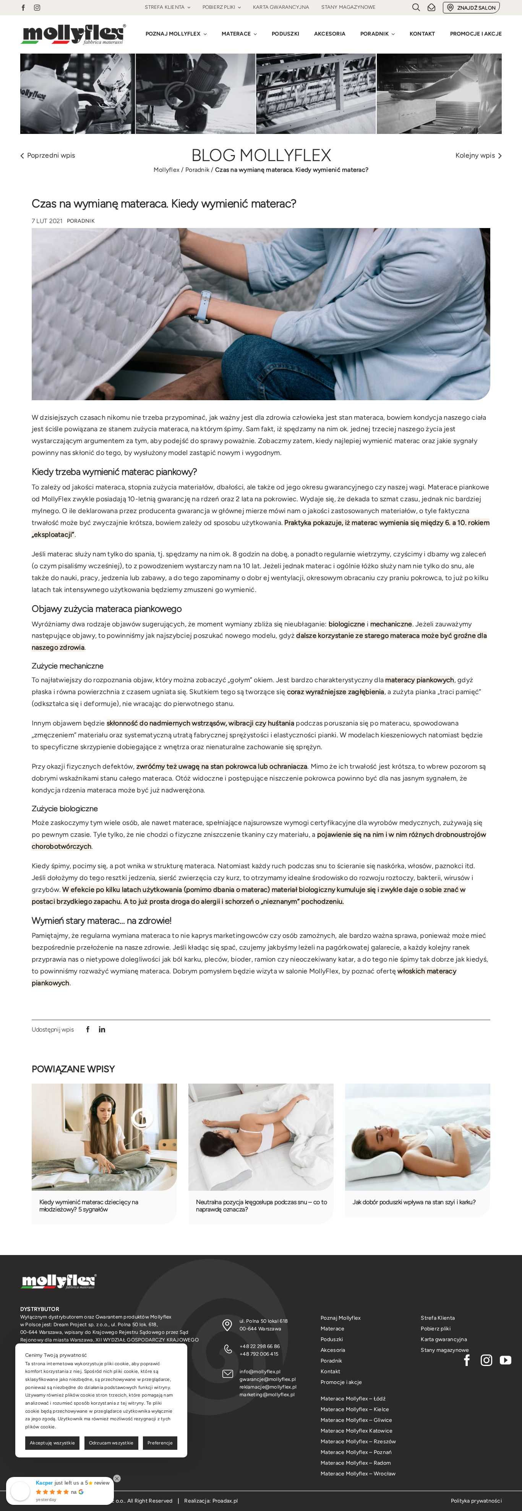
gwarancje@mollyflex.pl (268, 1379)
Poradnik (197, 169)
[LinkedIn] (102, 1029)
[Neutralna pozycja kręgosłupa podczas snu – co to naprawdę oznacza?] (261, 1088)
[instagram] (37, 8)
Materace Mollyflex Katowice (356, 1431)
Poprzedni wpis (51, 155)
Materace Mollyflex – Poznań (356, 1452)
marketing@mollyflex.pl (267, 1394)
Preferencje (160, 1443)
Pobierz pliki (436, 1328)
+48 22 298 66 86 (260, 1346)
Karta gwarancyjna (444, 1339)
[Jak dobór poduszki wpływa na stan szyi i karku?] (417, 1088)
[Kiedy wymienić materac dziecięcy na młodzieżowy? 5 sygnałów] (104, 1088)
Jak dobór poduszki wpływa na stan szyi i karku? (414, 1202)
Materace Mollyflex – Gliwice (356, 1420)
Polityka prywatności (476, 1501)
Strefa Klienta (438, 1318)
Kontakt (330, 1371)
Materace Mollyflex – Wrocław (358, 1473)
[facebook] (23, 8)
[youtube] (505, 1360)
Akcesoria (333, 1350)
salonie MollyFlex (312, 971)
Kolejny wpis (475, 155)
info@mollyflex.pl (260, 1371)
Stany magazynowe (445, 1350)
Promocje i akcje (341, 1382)
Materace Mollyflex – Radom (356, 1463)
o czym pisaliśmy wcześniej (77, 566)
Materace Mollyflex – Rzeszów (358, 1441)
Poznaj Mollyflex (341, 1318)
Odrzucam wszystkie (111, 1443)
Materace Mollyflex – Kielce (355, 1409)
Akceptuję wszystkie (52, 1443)
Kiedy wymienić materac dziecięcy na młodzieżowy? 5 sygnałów (88, 1205)
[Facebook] (88, 1029)
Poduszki (332, 1339)
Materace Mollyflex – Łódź (353, 1398)
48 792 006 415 (260, 1354)
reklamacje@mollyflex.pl (268, 1387)
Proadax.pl (225, 1501)
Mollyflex (167, 169)
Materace (332, 1328)
